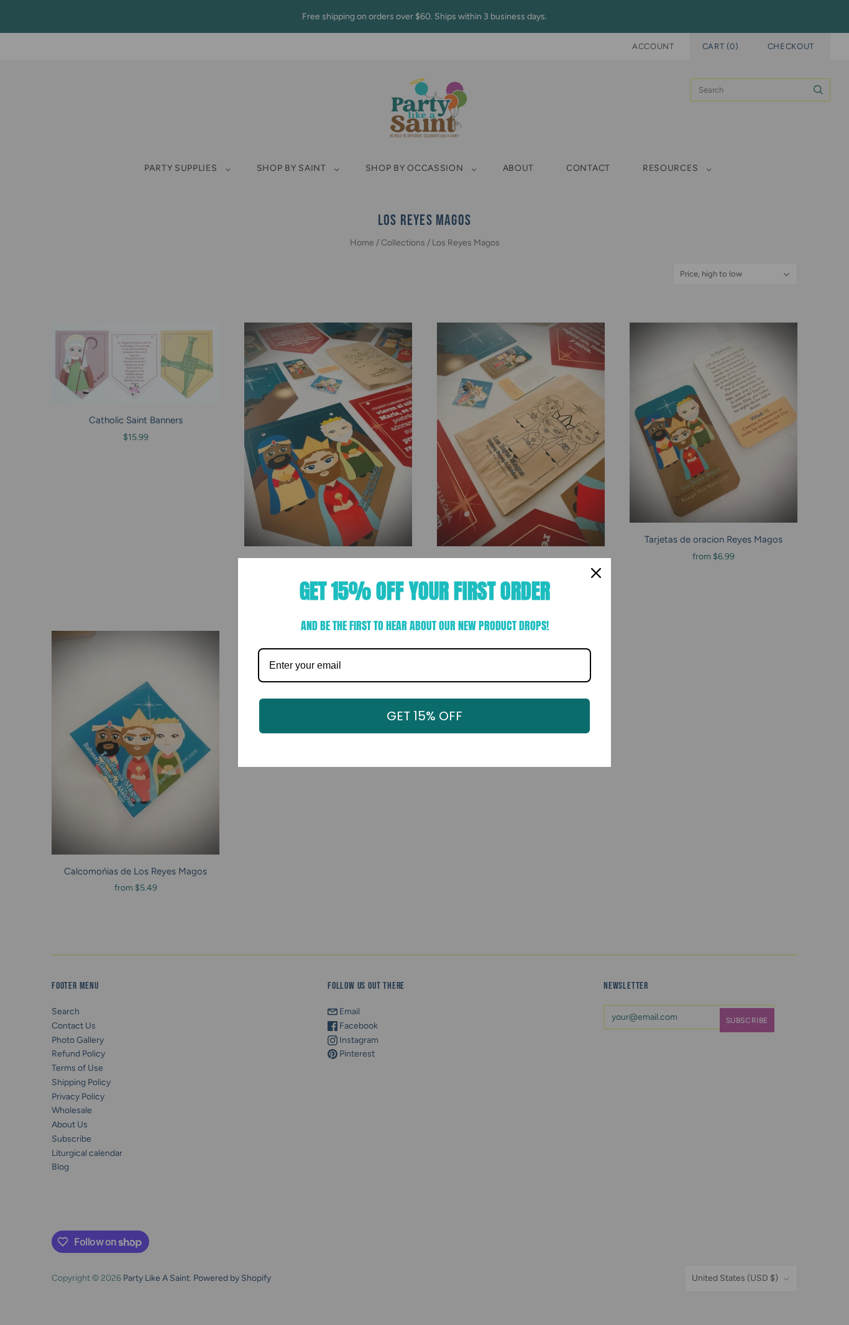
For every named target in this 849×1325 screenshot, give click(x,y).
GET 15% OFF (424, 716)
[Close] (596, 573)
